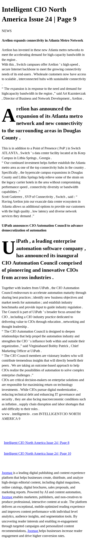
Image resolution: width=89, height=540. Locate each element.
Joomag (7, 473)
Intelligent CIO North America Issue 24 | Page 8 (36, 443)
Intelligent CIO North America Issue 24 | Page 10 (37, 453)
